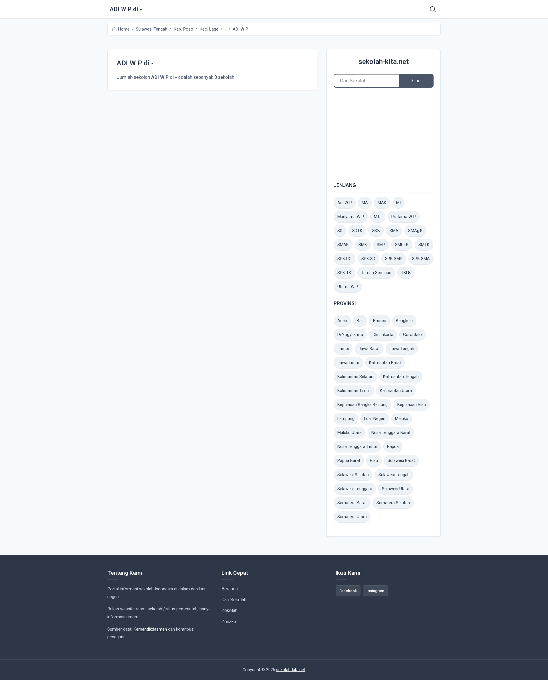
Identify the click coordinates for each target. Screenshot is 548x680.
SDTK (357, 230)
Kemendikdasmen (150, 629)
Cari (416, 80)
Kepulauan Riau (411, 404)
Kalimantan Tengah (401, 376)
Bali (360, 320)
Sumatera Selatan (393, 502)
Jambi (343, 348)
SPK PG (344, 258)
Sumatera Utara (352, 516)
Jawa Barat (369, 348)
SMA (394, 230)
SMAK (343, 244)
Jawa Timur (348, 362)
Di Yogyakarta (350, 334)
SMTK (424, 244)
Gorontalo (412, 334)
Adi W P (344, 202)
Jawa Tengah (401, 348)
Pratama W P (403, 216)
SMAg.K (415, 230)
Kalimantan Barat (385, 362)
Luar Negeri (374, 418)
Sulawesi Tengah (394, 474)
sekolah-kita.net (383, 62)
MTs (378, 216)
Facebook (348, 590)
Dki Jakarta (383, 334)
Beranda (229, 589)
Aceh (342, 320)
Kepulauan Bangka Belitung (362, 404)
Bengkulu (404, 320)
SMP (381, 244)
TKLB (406, 272)
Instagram (375, 590)
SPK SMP (393, 258)
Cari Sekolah (233, 599)
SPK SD (368, 258)
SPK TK (344, 272)
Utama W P (347, 286)
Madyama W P (350, 216)
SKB (376, 230)
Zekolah (229, 610)
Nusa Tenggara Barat (390, 432)
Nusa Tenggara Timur (357, 446)
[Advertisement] (384, 134)
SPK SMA (421, 258)
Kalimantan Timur (353, 390)
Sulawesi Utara (395, 488)
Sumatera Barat (352, 502)
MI (398, 202)
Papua (393, 446)
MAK (382, 202)
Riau (374, 460)
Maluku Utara (349, 432)
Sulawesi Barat (401, 460)
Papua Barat (348, 460)
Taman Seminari (376, 272)
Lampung (345, 418)
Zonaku (228, 621)
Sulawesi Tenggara (354, 488)
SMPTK (402, 244)
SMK (362, 244)
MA (365, 202)
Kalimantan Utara (396, 390)
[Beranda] (432, 9)
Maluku (401, 418)
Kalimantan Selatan (355, 376)
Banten (379, 320)
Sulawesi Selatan (353, 474)
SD (339, 230)
